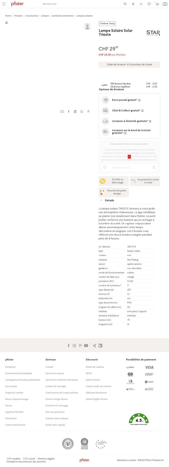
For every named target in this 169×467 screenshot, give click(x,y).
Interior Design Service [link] (57, 399)
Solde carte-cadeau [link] (55, 424)
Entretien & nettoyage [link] (57, 405)
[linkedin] (75, 112)
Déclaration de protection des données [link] (26, 461)
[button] (138, 421)
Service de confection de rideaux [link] (62, 379)
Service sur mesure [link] (55, 373)
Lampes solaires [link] (85, 15)
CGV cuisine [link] (29, 458)
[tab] (127, 201)
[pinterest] (88, 112)
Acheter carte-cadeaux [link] (57, 418)
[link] (133, 4)
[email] (62, 112)
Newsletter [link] (11, 418)
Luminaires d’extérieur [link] (62, 15)
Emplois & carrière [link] (14, 392)
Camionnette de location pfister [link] (62, 392)
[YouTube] (86, 345)
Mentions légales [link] (46, 458)
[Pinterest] (80, 345)
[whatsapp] (82, 112)
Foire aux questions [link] (55, 412)
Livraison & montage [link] (56, 386)
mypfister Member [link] (14, 412)
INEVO (89, 373)
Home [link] (8, 15)
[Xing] (95, 345)
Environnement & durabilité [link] (18, 373)
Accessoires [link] (32, 15)
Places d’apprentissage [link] (16, 399)
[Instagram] (74, 345)
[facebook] (68, 112)
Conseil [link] (49, 367)
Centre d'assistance (15, 424)
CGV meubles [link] (13, 458)
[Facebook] (68, 345)
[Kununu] (100, 345)
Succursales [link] (11, 386)
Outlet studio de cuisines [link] (98, 386)
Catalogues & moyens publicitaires (22, 379)
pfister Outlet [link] (93, 379)
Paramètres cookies (126, 460)
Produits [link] (18, 15)
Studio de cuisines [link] (95, 367)
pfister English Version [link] (97, 399)
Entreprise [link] (10, 367)
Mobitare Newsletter (96, 392)
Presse (8, 405)
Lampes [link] (45, 15)
